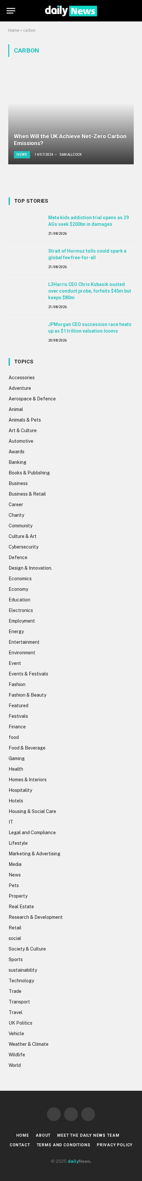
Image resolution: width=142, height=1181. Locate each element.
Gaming (17, 758)
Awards (16, 451)
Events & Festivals (28, 673)
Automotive (21, 441)
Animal (16, 409)
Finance (17, 726)
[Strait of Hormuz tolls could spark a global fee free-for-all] (25, 258)
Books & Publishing (29, 472)
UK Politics (20, 1023)
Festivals (18, 716)
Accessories (22, 377)
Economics (20, 578)
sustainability (23, 970)
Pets (14, 885)
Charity (16, 515)
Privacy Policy (114, 1145)
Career (16, 504)
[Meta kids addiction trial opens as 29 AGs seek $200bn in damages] (25, 225)
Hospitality (20, 790)
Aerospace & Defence (32, 398)
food (14, 737)
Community (20, 525)
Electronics (21, 610)
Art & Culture (23, 430)
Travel (15, 1012)
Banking (17, 462)
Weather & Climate (29, 1044)
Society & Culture (27, 949)
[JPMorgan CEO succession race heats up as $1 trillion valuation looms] (25, 331)
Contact (20, 1145)
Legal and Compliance (32, 832)
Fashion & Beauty (27, 695)
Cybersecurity (23, 547)
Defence (18, 557)
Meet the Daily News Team (88, 1135)
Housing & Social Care (32, 811)
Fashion (17, 684)
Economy (18, 589)
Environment (22, 652)
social (15, 938)
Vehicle (16, 1033)
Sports (16, 959)
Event (15, 663)
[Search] (132, 10)
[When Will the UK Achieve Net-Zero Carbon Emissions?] (71, 117)
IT (11, 822)
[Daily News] (71, 10)
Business (18, 483)
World (15, 1065)
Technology (21, 980)
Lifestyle (18, 843)
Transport (19, 1001)
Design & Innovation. (30, 568)
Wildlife (17, 1054)
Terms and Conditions (63, 1145)
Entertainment (24, 642)
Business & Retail (27, 494)
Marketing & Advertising (34, 853)
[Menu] (11, 10)
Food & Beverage (27, 748)
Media (15, 864)
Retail (15, 927)
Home (13, 30)
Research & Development (36, 917)
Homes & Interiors (28, 779)
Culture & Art (23, 536)
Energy (16, 631)
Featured (18, 705)
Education (19, 599)
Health (16, 769)
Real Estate (21, 906)
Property (18, 896)
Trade (15, 991)
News (15, 874)
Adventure (20, 388)
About (43, 1135)
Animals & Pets (25, 420)
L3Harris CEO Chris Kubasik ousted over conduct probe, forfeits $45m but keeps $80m (89, 291)
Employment (22, 621)
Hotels (16, 800)
